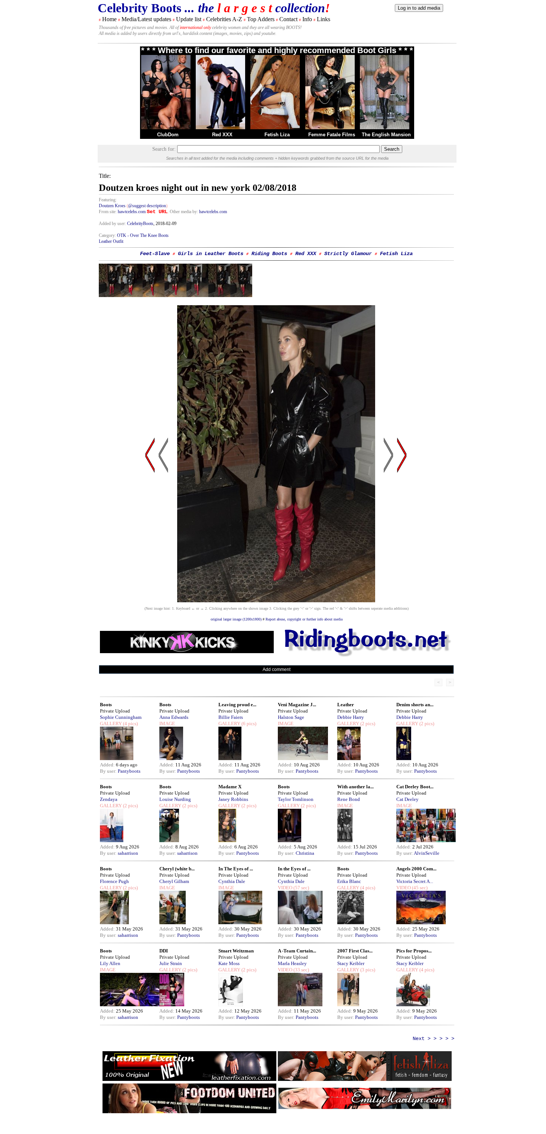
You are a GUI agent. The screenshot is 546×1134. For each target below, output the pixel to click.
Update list (188, 19)
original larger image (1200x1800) (236, 619)
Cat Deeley (407, 799)
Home (109, 19)
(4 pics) (130, 723)
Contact (288, 19)
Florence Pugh (114, 881)
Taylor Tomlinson (295, 799)
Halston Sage (291, 717)
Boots (106, 704)
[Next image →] (276, 600)
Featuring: (108, 199)
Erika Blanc (349, 881)
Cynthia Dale (231, 881)
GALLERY (111, 723)
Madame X (229, 786)
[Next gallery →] (401, 526)
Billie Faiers (230, 717)
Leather (345, 704)
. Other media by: (183, 211)
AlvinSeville (426, 853)
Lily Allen (110, 963)
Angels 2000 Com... (416, 868)
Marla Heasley (292, 963)
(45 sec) (419, 887)
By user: (109, 771)
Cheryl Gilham (174, 881)
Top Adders (260, 19)
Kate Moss (229, 963)
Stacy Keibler (350, 963)
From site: (108, 211)
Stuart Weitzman (236, 951)
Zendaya (108, 799)
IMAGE (167, 723)
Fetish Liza (277, 134)
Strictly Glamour (348, 254)
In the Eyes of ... (294, 868)
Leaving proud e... (237, 704)
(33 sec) (300, 969)
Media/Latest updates (146, 19)
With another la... (355, 786)
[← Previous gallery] (150, 526)
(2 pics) (367, 723)
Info (307, 19)
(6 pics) (248, 723)
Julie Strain (170, 963)
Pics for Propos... (414, 951)
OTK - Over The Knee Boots (143, 235)
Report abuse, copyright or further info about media (304, 619)
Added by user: (113, 223)
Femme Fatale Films (331, 134)
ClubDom (168, 134)
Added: (108, 765)
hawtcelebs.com (132, 211)
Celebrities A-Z (224, 19)
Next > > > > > (433, 1039)
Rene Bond (348, 799)
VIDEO (285, 887)
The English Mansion (386, 134)
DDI (163, 951)
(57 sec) (300, 887)
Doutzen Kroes (112, 205)
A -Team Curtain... (297, 951)
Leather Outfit (111, 241)
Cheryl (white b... (177, 868)
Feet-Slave (155, 254)
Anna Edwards (173, 717)
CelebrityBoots (140, 223)
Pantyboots (129, 771)
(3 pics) (367, 969)
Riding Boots (269, 254)
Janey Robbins (233, 799)
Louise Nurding (175, 799)
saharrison (128, 853)
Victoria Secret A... (414, 881)
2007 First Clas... (355, 951)
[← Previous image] (163, 526)
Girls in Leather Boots (210, 254)
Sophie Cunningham (121, 717)
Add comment (276, 669)
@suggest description (147, 205)
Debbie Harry (350, 717)
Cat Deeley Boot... (414, 786)
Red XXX (222, 134)
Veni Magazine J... (297, 704)
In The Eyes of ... (235, 868)
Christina (305, 853)
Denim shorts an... (414, 704)
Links (323, 19)
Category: (108, 235)
